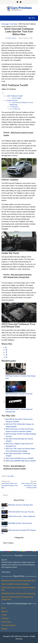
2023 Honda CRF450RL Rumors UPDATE (20, 458)
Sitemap (4, 629)
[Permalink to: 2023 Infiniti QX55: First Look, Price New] (16, 386)
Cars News (10, 476)
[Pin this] (6, 352)
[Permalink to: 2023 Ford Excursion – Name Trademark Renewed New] (16, 402)
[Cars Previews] (19, 9)
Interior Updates (16, 98)
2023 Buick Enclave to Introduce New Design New (18, 580)
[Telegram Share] (6, 355)
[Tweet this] (6, 350)
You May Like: (16, 109)
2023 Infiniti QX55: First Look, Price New (19, 394)
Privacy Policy (6, 622)
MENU (33, 18)
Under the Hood (12, 100)
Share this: (15, 107)
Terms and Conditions (9, 625)
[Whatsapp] (6, 357)
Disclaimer (5, 618)
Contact (4, 615)
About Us (5, 611)
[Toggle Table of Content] (3, 93)
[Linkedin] (20, 2)
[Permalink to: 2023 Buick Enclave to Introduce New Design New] (16, 368)
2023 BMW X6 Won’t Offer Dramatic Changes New (18, 593)
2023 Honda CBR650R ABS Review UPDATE (21, 461)
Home (4, 608)
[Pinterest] (17, 2)
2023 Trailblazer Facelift (14, 96)
